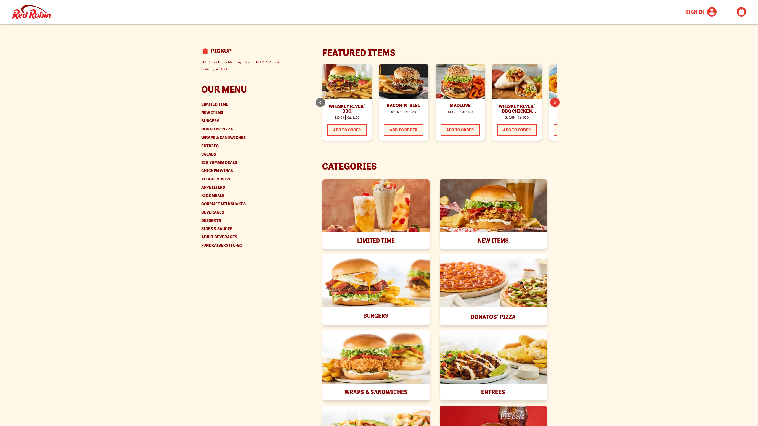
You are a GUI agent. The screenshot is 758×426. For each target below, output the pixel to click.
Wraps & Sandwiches (223, 137)
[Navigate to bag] (741, 12)
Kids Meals (212, 195)
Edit (277, 62)
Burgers (210, 120)
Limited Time (214, 104)
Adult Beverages (219, 237)
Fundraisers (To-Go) (222, 245)
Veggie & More (216, 179)
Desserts (211, 220)
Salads (208, 154)
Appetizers (213, 187)
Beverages (212, 212)
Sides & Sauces (216, 228)
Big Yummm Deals (219, 162)
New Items (212, 112)
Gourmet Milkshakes (223, 203)
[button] (555, 102)
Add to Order (347, 130)
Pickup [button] (226, 69)
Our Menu (224, 89)
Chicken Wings (217, 170)
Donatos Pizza (217, 129)
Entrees (210, 146)
